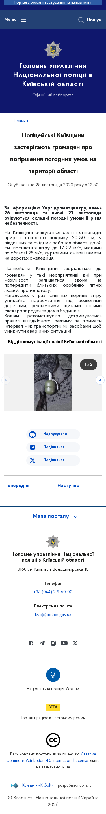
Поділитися (53, 447)
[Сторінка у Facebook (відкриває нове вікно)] (31, 643)
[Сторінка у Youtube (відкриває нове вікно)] (64, 643)
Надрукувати (55, 434)
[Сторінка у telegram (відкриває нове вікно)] (42, 643)
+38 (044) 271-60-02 (53, 592)
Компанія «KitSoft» (37, 786)
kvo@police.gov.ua (53, 615)
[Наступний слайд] (100, 380)
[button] (53, 516)
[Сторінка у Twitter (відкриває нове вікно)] (75, 643)
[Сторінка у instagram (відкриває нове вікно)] (53, 643)
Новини (21, 121)
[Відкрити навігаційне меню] (23, 19)
